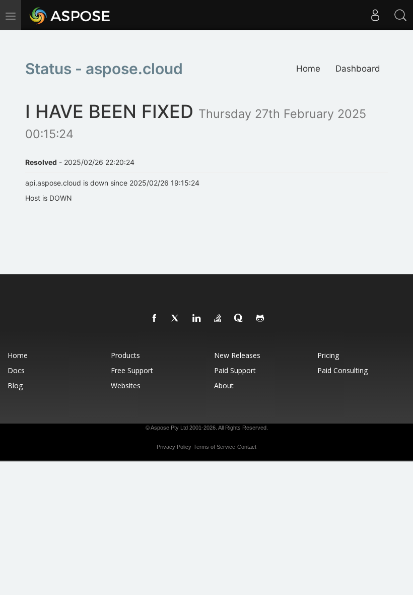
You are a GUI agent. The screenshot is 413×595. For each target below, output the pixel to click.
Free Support (132, 370)
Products (125, 355)
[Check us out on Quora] (239, 318)
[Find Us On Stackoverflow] (218, 318)
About (224, 385)
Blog (15, 385)
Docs (16, 370)
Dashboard (357, 69)
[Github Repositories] (260, 318)
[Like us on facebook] (154, 318)
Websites (126, 385)
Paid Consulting (342, 370)
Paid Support (235, 370)
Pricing (328, 355)
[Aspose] (70, 15)
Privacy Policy (174, 447)
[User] (375, 15)
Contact (246, 447)
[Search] (400, 15)
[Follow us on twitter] (175, 318)
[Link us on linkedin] (196, 318)
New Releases (237, 355)
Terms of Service (214, 447)
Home (308, 69)
